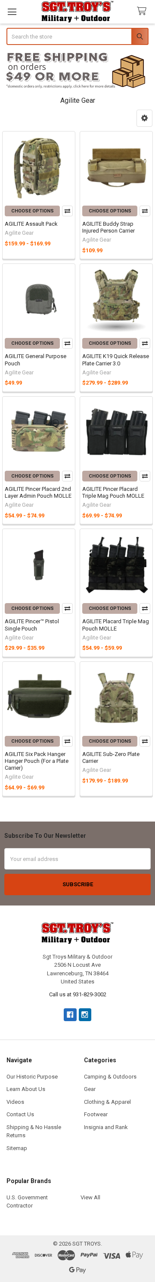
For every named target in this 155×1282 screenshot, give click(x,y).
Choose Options (32, 211)
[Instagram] (85, 1014)
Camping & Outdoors (110, 1076)
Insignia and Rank (106, 1127)
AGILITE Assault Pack (31, 224)
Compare (67, 211)
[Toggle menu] (12, 12)
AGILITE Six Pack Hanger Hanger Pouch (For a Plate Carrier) (36, 761)
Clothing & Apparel (107, 1102)
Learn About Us (25, 1089)
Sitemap (16, 1148)
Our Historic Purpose (32, 1076)
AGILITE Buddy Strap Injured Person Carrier (108, 227)
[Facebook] (70, 1014)
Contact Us (20, 1114)
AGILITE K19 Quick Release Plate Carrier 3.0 (115, 359)
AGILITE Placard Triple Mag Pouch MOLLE (115, 624)
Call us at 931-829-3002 (77, 994)
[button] (78, 70)
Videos (15, 1102)
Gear (90, 1089)
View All (90, 1197)
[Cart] (143, 11)
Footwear (96, 1114)
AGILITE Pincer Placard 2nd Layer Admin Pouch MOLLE (38, 492)
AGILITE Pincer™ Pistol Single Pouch (32, 624)
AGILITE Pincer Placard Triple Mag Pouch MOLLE (113, 492)
